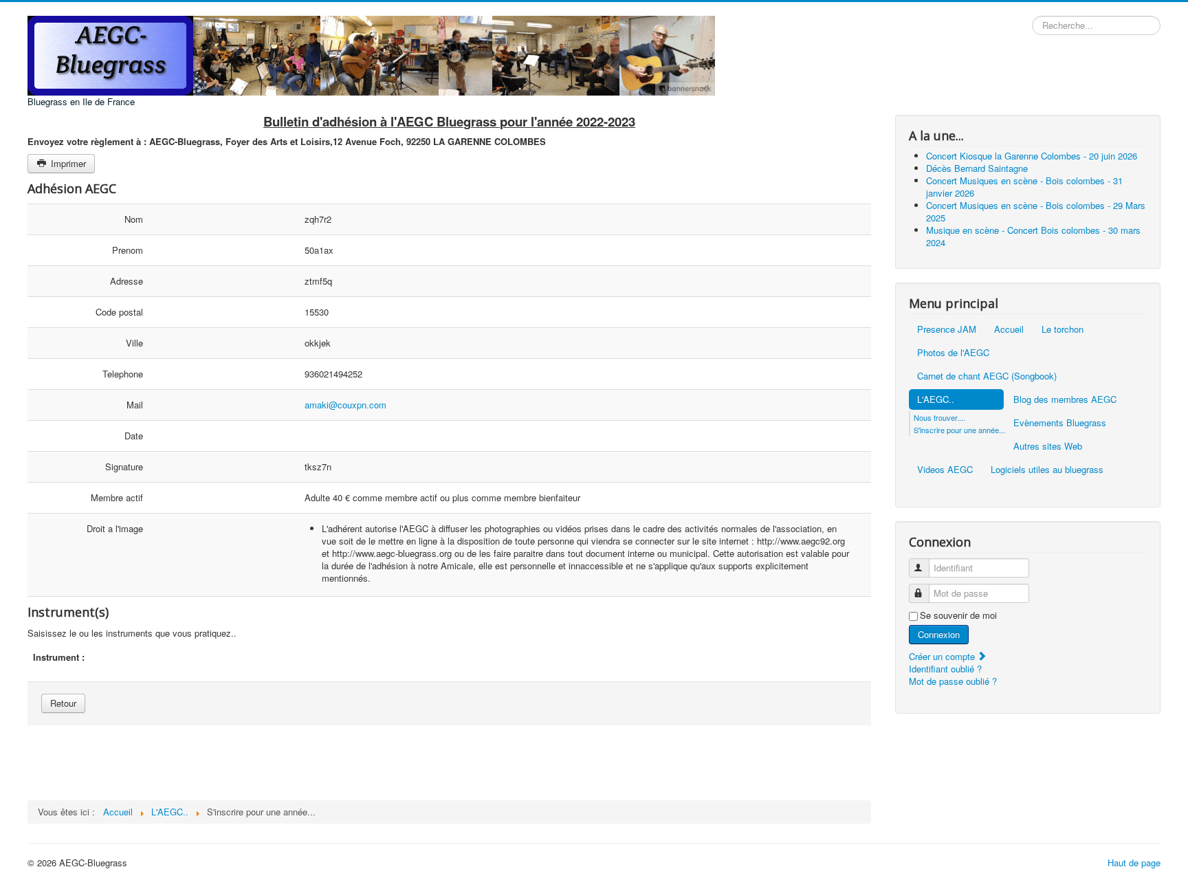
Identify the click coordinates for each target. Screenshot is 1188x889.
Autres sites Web (1047, 445)
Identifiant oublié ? (945, 668)
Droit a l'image (115, 528)
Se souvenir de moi (958, 615)
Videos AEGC (945, 469)
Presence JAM (946, 329)
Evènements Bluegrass (1059, 422)
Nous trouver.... (939, 417)
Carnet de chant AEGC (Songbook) (987, 375)
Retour (63, 703)
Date (133, 435)
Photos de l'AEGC (953, 352)
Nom (133, 219)
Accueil (1009, 329)
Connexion (939, 634)
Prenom (127, 249)
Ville (134, 342)
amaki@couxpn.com (345, 404)
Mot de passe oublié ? (953, 681)
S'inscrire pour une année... (959, 429)
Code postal (119, 311)
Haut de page (1134, 862)
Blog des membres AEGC (1064, 399)
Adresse (126, 280)
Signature (124, 466)
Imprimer (67, 163)
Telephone (122, 373)
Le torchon (1063, 329)
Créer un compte (943, 656)
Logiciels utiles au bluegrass (1047, 469)
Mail (134, 404)
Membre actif (117, 497)
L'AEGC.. (935, 399)
